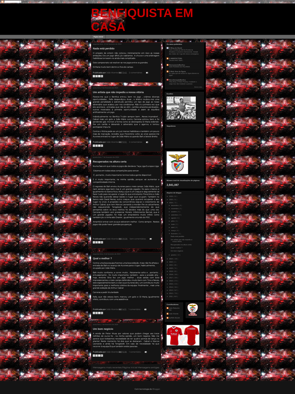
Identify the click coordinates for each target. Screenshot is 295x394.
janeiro (174, 255)
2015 (171, 284)
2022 (171, 262)
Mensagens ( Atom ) (132, 374)
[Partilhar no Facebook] (102, 76)
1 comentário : (135, 309)
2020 (171, 268)
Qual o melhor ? (102, 258)
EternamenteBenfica (177, 65)
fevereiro (174, 234)
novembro (175, 208)
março (173, 230)
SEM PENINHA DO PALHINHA (179, 67)
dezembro (175, 205)
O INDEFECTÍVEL (175, 58)
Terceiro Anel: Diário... (176, 60)
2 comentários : (136, 73)
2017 (171, 278)
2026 (171, 196)
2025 (171, 199)
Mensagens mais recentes (107, 367)
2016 (171, 281)
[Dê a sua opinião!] (96, 76)
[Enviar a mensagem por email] (94, 76)
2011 (171, 296)
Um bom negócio (103, 328)
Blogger (156, 389)
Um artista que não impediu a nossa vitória (118, 92)
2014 (171, 287)
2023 (171, 259)
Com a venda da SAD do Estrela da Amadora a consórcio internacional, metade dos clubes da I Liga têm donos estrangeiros (184, 52)
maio (173, 224)
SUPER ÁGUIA (174, 318)
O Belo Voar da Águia (177, 71)
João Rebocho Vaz (174, 309)
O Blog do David (175, 48)
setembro (174, 215)
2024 (171, 203)
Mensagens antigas (148, 367)
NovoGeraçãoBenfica (177, 80)
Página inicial (98, 36)
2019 (171, 271)
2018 (171, 274)
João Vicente (173, 314)
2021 (171, 265)
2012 (171, 293)
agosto (174, 218)
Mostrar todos (198, 87)
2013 (171, 290)
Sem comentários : (138, 239)
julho (173, 221)
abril (173, 227)
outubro (174, 212)
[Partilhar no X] (99, 76)
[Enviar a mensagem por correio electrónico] (146, 73)
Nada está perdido (103, 48)
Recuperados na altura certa (109, 161)
